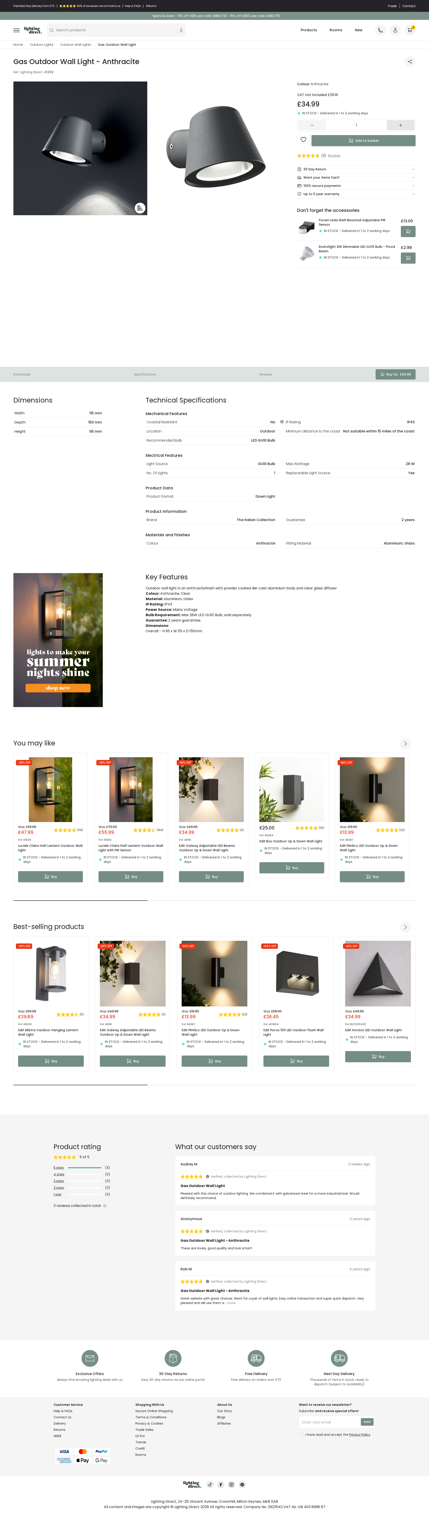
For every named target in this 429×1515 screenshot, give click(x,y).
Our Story (224, 1411)
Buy (54, 876)
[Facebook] (220, 1485)
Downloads (21, 374)
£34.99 (399, 374)
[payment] (92, 1451)
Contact (409, 6)
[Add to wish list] (303, 139)
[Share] (410, 61)
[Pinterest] (242, 1485)
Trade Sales (144, 1429)
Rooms (336, 30)
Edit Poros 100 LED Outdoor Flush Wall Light (293, 1032)
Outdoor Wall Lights (75, 44)
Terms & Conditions (150, 1417)
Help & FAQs (63, 1411)
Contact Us (62, 1417)
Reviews (266, 374)
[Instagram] (231, 1485)
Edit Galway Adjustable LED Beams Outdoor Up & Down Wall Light (207, 847)
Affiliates (224, 1423)
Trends (140, 1442)
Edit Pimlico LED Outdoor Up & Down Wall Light (369, 847)
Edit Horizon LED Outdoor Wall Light (373, 1030)
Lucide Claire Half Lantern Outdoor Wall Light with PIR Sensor (131, 847)
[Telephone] (380, 30)
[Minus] (312, 125)
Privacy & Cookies (149, 1423)
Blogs (221, 1417)
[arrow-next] (405, 743)
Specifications (145, 374)
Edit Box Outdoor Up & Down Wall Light (290, 841)
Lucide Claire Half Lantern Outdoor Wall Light (50, 847)
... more (230, 1303)
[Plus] (400, 125)
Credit (140, 1448)
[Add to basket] (408, 231)
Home (18, 44)
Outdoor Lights (41, 44)
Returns (59, 1429)
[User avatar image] (395, 30)
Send (367, 1422)
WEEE (57, 1436)
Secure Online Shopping (154, 1411)
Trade (392, 6)
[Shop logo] (33, 30)
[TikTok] (210, 1485)
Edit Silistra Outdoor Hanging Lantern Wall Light (48, 1032)
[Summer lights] (58, 640)
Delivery (60, 1423)
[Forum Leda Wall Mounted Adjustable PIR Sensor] (306, 227)
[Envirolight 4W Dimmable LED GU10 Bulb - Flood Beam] (306, 254)
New (358, 30)
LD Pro (140, 1436)
